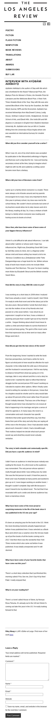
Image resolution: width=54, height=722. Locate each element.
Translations (13, 55)
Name (8, 684)
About (9, 60)
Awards (10, 65)
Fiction (10, 35)
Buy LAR (10, 74)
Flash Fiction (13, 40)
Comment (9, 661)
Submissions (13, 69)
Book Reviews (14, 50)
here (11, 635)
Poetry (10, 30)
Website (8, 699)
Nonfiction (12, 45)
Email (8, 691)
